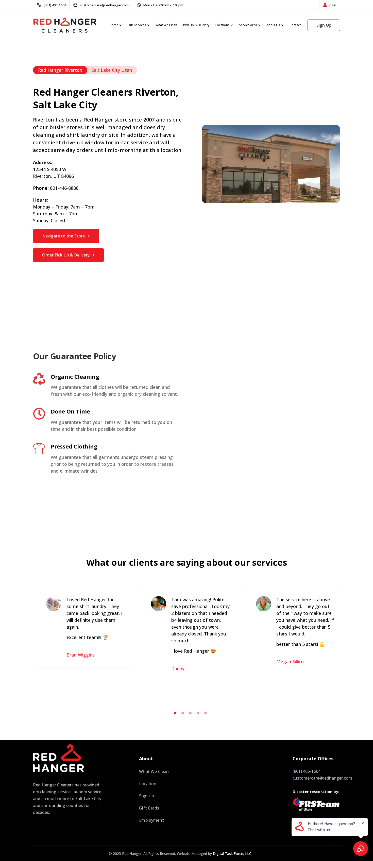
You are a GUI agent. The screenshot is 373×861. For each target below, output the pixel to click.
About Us (273, 25)
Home (114, 25)
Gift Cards (149, 808)
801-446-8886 (64, 188)
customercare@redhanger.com (322, 778)
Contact (295, 25)
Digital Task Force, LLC (232, 853)
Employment (151, 820)
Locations (222, 25)
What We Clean (166, 25)
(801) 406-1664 (306, 771)
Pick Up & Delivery (196, 25)
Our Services (137, 25)
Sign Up (323, 25)
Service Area (248, 25)
